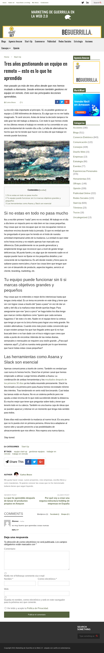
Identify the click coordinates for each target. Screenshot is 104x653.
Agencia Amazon (15, 41)
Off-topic (77, 183)
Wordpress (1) (42, 514)
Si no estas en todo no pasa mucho (22, 195)
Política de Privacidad (37, 608)
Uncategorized (80, 217)
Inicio (4, 2)
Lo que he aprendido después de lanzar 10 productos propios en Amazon (19, 501)
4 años (22, 521)
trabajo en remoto (20, 454)
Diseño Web (79, 152)
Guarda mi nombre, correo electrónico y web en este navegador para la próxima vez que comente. (34, 601)
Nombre (8, 579)
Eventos (77, 166)
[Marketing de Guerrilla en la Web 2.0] (52, 15)
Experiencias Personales (85, 171)
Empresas (78, 157)
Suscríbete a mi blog (23, 2)
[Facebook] (57, 102)
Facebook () (55, 514)
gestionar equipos (37, 451)
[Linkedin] (87, 2)
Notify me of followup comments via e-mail (24, 576)
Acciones (89, 41)
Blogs (3, 41)
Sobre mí (11, 2)
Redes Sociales (65, 41)
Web (6, 589)
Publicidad (51, 41)
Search (97, 3)
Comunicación (80, 142)
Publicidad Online (81, 193)
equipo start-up (20, 451)
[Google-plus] (66, 102)
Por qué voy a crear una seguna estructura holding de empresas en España (54, 501)
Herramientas (79, 179)
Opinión (16, 48)
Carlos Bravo (11, 102)
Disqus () (65, 514)
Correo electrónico (47, 579)
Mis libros (35, 2)
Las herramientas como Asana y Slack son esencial (28, 203)
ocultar (43, 190)
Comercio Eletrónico (83, 137)
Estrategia (78, 41)
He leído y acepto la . (27, 608)
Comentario (9, 549)
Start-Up (28, 41)
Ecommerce (40, 41)
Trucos (76, 212)
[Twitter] (83, 2)
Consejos (5, 48)
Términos (77, 208)
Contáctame (44, 2)
